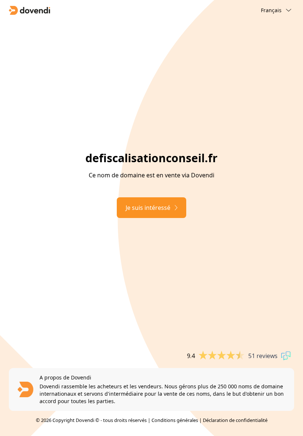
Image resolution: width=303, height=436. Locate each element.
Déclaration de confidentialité (235, 420)
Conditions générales (175, 420)
